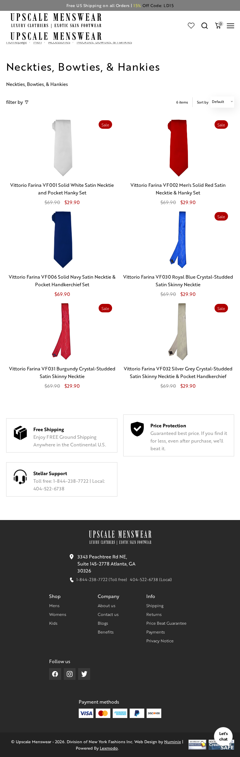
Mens (54, 605)
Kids (53, 623)
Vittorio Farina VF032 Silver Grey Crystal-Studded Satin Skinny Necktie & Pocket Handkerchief (178, 372)
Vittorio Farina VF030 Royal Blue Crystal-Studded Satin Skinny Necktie (178, 280)
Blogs (103, 623)
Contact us (108, 614)
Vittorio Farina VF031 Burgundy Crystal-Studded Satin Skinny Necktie (62, 372)
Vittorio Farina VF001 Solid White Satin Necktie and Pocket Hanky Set (62, 189)
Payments (155, 631)
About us (106, 605)
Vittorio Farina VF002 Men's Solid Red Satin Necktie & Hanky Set (178, 189)
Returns (154, 614)
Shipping (154, 605)
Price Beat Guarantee (166, 623)
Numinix (172, 741)
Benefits (106, 631)
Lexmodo (109, 748)
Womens (57, 614)
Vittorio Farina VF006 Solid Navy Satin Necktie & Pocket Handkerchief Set (62, 280)
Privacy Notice (160, 640)
